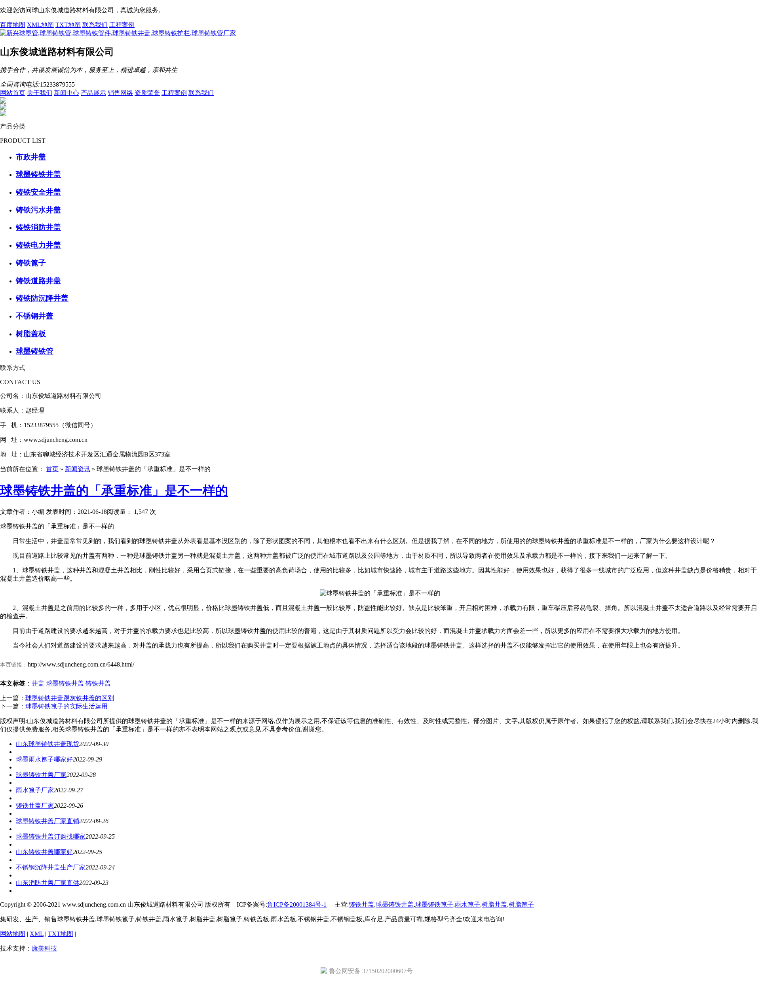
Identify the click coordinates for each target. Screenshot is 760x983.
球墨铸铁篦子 (434, 904)
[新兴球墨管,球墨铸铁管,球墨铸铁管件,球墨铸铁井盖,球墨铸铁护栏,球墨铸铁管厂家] (118, 33)
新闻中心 (66, 92)
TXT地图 (68, 24)
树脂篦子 (521, 904)
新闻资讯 (77, 469)
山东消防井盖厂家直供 (47, 882)
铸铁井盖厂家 (35, 805)
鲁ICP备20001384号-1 (297, 904)
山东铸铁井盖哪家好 (44, 852)
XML (37, 933)
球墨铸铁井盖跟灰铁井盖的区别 (69, 698)
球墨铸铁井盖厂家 (41, 774)
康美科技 (44, 948)
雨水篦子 (467, 904)
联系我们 (95, 24)
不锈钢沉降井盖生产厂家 (51, 867)
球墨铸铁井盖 (65, 683)
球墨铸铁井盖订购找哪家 (51, 836)
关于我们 (39, 92)
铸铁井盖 (98, 683)
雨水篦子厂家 (35, 790)
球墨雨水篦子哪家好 (44, 759)
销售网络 (120, 92)
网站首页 (12, 92)
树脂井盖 (494, 904)
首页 (52, 469)
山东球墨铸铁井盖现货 (47, 744)
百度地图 (12, 24)
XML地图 (40, 24)
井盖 (38, 683)
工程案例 (122, 24)
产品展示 (93, 92)
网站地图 (12, 933)
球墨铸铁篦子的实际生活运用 (66, 706)
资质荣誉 (147, 92)
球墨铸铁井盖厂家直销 (47, 821)
